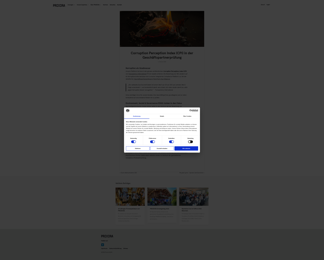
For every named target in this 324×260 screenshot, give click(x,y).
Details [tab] (162, 116)
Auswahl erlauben (162, 148)
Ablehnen (138, 148)
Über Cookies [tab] (187, 116)
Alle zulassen (186, 148)
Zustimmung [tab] (136, 116)
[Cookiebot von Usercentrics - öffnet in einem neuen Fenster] (190, 110)
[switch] (152, 141)
